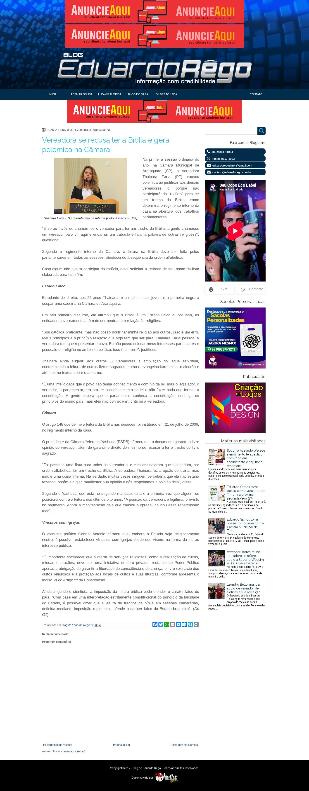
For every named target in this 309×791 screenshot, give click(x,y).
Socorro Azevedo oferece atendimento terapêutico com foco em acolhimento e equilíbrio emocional (236, 465)
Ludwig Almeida (109, 94)
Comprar (256, 289)
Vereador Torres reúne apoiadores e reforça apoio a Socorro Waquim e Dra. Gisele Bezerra (236, 564)
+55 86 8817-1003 (223, 158)
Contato (256, 94)
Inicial (53, 94)
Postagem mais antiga (184, 744)
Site (224, 289)
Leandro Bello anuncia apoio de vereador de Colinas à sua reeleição (237, 596)
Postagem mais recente (57, 744)
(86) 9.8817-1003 (222, 152)
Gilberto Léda (166, 94)
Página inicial (121, 744)
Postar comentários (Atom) (69, 751)
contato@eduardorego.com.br (231, 172)
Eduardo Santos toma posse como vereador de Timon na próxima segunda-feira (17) (237, 499)
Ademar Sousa (82, 94)
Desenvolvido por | (143, 777)
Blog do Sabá (138, 94)
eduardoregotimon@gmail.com (232, 165)
